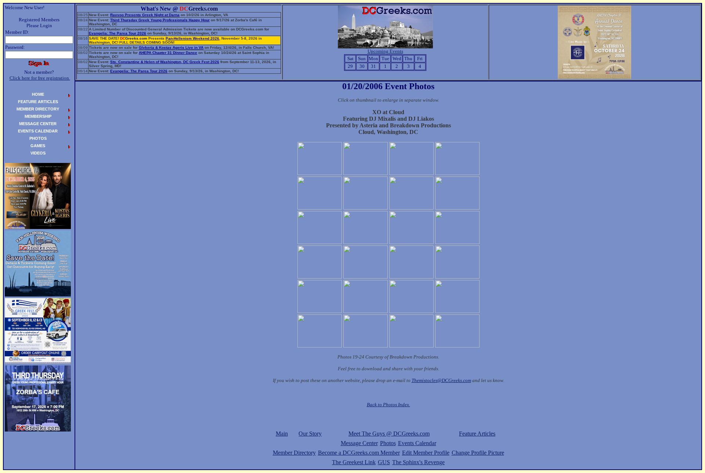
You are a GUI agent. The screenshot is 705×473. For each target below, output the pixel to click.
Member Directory (294, 453)
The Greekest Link (354, 462)
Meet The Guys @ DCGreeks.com (389, 433)
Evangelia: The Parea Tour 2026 (117, 33)
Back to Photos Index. (388, 404)
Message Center (359, 443)
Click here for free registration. (40, 78)
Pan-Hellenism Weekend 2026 (192, 38)
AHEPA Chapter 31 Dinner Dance (168, 53)
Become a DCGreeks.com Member (359, 453)
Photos (388, 443)
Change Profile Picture (478, 453)
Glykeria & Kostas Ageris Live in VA (171, 48)
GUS (384, 462)
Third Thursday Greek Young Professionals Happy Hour (160, 20)
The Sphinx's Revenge (418, 462)
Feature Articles (477, 433)
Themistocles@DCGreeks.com (441, 380)
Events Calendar (417, 443)
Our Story (310, 433)
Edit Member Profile (425, 453)
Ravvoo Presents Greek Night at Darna (145, 15)
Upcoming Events (385, 51)
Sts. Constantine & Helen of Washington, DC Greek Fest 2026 (164, 62)
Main (282, 433)
